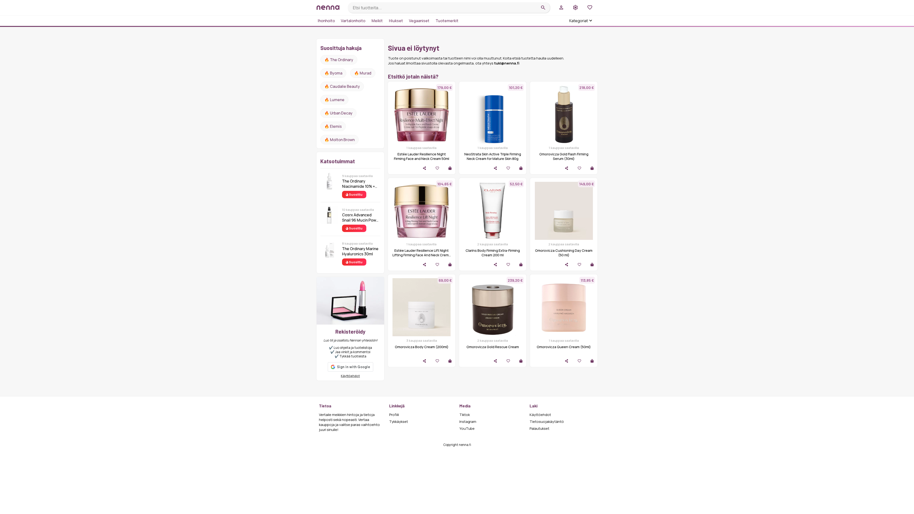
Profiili (394, 414)
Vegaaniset (419, 20)
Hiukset (396, 20)
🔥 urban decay (338, 113)
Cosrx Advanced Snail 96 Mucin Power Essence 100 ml (361, 217)
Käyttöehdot (350, 376)
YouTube (467, 428)
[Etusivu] (330, 7)
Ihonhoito (326, 20)
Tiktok (464, 414)
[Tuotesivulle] (450, 168)
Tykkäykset (398, 421)
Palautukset (539, 428)
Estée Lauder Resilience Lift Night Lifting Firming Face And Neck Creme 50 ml (421, 255)
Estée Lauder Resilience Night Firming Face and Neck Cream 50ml (421, 156)
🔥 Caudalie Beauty (342, 86)
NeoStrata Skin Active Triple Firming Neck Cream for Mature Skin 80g (492, 156)
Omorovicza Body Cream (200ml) (421, 347)
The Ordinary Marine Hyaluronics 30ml (360, 251)
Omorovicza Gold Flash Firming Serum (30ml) (563, 156)
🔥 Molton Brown (339, 139)
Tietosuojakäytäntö (547, 421)
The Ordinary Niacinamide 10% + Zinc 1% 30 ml (358, 183)
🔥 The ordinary (338, 59)
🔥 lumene (334, 99)
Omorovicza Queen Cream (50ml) (564, 347)
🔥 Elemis (333, 126)
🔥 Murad (362, 73)
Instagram (467, 421)
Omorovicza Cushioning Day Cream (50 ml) (563, 252)
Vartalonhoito (353, 20)
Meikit (377, 20)
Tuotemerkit (447, 20)
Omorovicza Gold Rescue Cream (493, 347)
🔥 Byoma (333, 73)
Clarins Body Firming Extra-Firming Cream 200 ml (493, 252)
